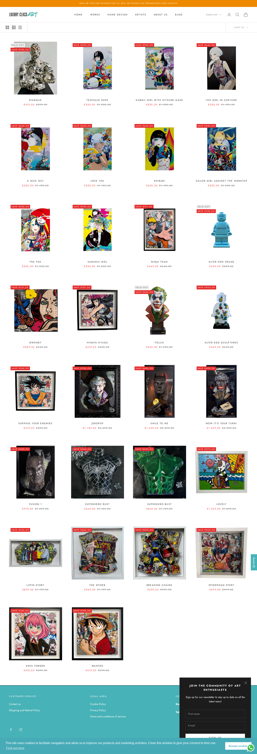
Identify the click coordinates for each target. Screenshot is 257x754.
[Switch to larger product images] (7, 27)
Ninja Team (159, 262)
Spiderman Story (221, 585)
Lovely (222, 504)
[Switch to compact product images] (20, 27)
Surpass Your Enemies (35, 423)
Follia (159, 342)
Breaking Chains (159, 585)
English (211, 14)
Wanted (97, 666)
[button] (15, 748)
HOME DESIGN (118, 14)
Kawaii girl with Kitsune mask (159, 100)
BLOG (178, 14)
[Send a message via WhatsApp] (250, 747)
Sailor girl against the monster (221, 181)
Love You (97, 181)
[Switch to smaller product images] (13, 27)
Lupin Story (35, 585)
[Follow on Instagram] (21, 729)
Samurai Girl (97, 262)
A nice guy (35, 181)
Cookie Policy (98, 704)
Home (79, 14)
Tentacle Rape (97, 100)
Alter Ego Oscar (221, 262)
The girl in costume (221, 100)
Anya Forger (35, 666)
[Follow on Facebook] (11, 729)
